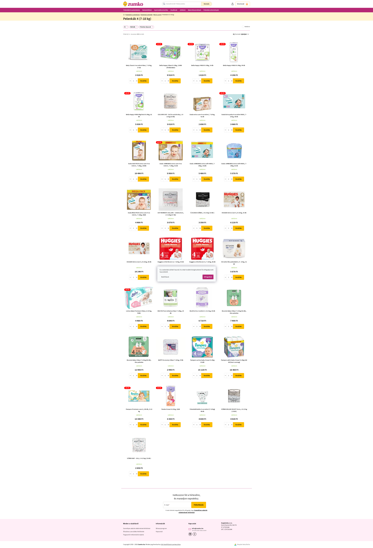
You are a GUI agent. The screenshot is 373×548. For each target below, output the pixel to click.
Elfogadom (208, 277)
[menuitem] (131, 10)
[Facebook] (195, 534)
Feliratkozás (199, 505)
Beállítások (165, 277)
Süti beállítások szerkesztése (171, 544)
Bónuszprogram (161, 528)
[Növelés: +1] (136, 80)
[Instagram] (190, 534)
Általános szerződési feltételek (133, 532)
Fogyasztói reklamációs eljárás (133, 535)
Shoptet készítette (243, 544)
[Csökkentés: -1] (130, 80)
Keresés (206, 4)
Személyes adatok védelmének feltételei (193, 511)
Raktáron (247, 27)
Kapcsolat (159, 532)
